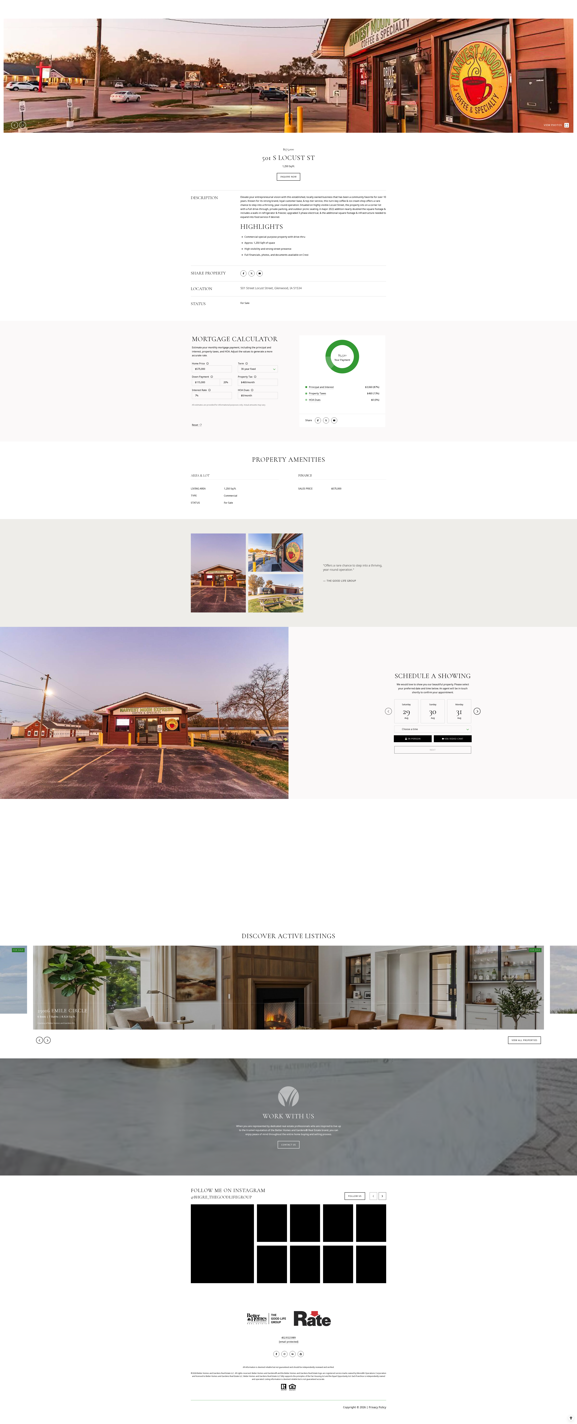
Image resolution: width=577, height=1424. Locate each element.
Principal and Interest (321, 387)
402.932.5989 (288, 1337)
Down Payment (200, 376)
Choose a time (410, 729)
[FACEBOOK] (276, 1354)
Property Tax (245, 376)
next (22, 125)
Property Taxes (317, 393)
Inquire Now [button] (288, 176)
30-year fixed (248, 369)
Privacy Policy (377, 1407)
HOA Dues (243, 390)
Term (241, 363)
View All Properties (524, 1040)
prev (14, 125)
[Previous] (388, 711)
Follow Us (355, 1196)
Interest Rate (199, 390)
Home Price (198, 363)
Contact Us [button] (288, 1144)
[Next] (477, 711)
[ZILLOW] (301, 1354)
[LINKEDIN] (293, 1354)
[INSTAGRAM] (284, 1354)
